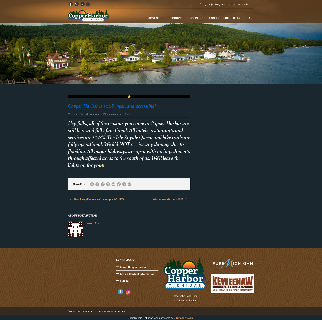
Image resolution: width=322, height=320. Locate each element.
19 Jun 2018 (77, 114)
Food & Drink (219, 18)
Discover (177, 18)
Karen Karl (95, 114)
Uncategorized (114, 114)
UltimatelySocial (184, 317)
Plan (248, 18)
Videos (124, 280)
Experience (196, 18)
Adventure (156, 18)
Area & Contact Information (137, 273)
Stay (236, 18)
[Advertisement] (224, 118)
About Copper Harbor (133, 267)
